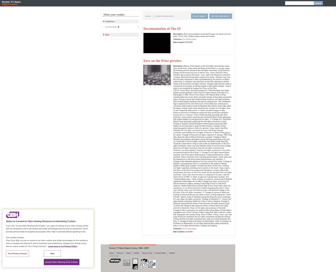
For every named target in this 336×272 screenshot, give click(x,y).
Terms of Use (147, 253)
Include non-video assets (164, 16)
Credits (136, 253)
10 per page (198, 16)
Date (107, 35)
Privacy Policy (160, 253)
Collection (109, 21)
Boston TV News (11, 3)
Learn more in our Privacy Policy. (62, 246)
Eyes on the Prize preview (162, 61)
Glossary (120, 253)
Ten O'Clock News (189, 39)
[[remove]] (118, 26)
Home (111, 253)
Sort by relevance (220, 16)
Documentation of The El (161, 29)
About (128, 253)
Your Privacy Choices (17, 253)
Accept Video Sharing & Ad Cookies (61, 262)
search (318, 3)
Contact (172, 253)
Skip (52, 253)
